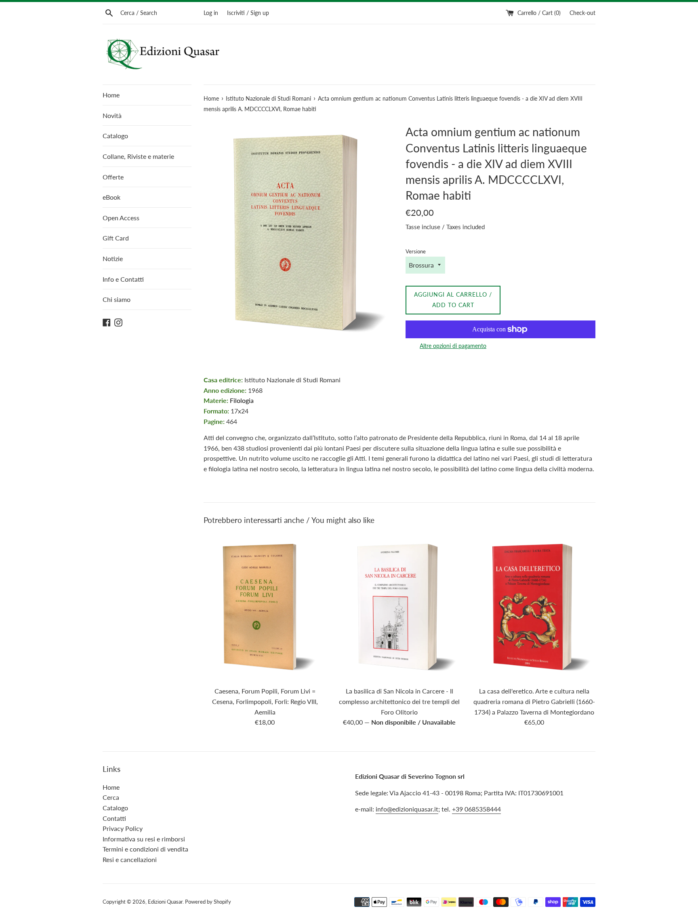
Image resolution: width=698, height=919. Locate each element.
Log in (211, 12)
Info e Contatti (123, 279)
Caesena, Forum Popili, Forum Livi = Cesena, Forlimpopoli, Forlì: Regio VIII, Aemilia (265, 701)
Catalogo (115, 135)
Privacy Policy (123, 828)
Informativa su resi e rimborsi (144, 839)
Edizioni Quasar (165, 901)
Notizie (113, 258)
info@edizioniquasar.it (407, 809)
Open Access (121, 217)
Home (111, 95)
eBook (111, 197)
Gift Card (116, 238)
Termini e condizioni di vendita (145, 849)
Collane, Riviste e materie (138, 156)
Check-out (582, 12)
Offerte (113, 177)
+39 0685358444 (476, 809)
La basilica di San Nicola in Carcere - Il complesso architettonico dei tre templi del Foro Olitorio (399, 701)
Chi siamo (116, 299)
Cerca (111, 797)
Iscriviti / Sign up (248, 12)
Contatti (114, 818)
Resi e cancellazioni (130, 859)
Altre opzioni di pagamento (453, 345)
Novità (112, 115)
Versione (416, 251)
